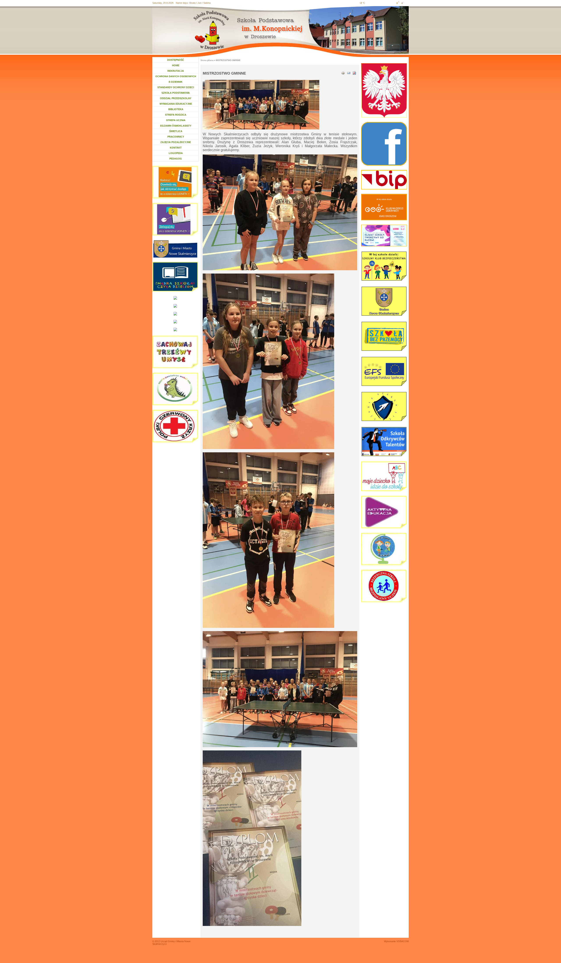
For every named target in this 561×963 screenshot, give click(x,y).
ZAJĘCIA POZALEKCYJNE (175, 142)
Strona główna (207, 60)
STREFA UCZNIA (175, 120)
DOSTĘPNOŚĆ (175, 60)
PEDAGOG (177, 158)
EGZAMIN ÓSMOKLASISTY (175, 125)
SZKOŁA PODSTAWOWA (176, 92)
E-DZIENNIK (176, 82)
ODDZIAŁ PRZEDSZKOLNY (175, 98)
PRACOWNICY (175, 136)
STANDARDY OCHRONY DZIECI (175, 87)
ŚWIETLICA (175, 131)
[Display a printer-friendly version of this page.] (343, 72)
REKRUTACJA (175, 71)
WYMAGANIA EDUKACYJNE (176, 103)
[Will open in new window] (175, 249)
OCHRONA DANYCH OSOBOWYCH (175, 76)
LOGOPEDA (177, 153)
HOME (175, 65)
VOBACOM (402, 941)
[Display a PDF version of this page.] (354, 72)
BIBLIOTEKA (175, 109)
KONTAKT (176, 147)
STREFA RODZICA (175, 114)
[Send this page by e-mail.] (348, 72)
